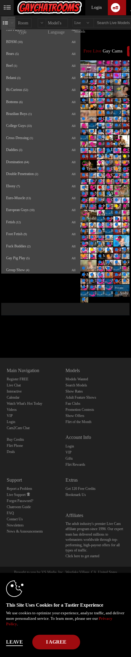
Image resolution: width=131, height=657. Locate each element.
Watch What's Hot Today (24, 403)
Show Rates (74, 391)
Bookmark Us (76, 495)
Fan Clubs (73, 403)
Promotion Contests (80, 409)
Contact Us (15, 519)
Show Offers (75, 416)
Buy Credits (15, 439)
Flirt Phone (15, 445)
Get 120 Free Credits (81, 488)
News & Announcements (25, 531)
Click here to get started (82, 556)
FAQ (10, 513)
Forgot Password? (20, 501)
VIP (10, 416)
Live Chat (14, 385)
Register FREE (17, 379)
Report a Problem (19, 488)
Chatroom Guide (19, 507)
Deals (11, 452)
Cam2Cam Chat (18, 428)
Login (96, 7)
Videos (12, 409)
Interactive (14, 391)
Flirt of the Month (78, 422)
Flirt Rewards (75, 464)
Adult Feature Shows (81, 397)
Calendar (13, 397)
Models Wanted (77, 379)
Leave (14, 641)
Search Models (76, 385)
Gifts (69, 458)
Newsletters (15, 525)
